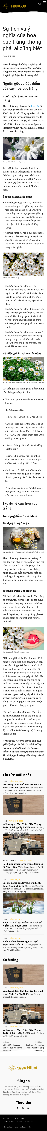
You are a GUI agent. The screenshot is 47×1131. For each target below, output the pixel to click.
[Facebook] (18, 1108)
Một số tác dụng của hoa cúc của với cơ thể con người (12, 1048)
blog (5, 781)
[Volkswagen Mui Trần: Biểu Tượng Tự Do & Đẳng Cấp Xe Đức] (23, 844)
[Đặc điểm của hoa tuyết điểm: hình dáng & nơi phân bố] (23, 903)
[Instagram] (23, 1108)
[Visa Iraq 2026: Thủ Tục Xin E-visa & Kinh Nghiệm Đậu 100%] (23, 805)
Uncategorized (9, 861)
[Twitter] (28, 1108)
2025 (13, 1118)
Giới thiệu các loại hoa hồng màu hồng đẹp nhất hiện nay (34, 1048)
